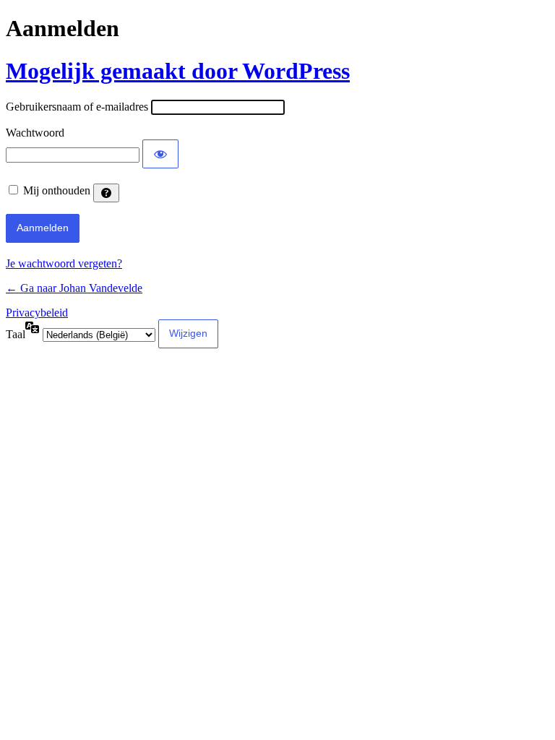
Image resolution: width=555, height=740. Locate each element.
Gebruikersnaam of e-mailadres (77, 106)
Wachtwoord (35, 132)
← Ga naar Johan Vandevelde (74, 288)
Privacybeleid (37, 312)
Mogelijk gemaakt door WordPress (178, 71)
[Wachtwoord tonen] (160, 153)
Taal (15, 334)
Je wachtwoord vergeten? (64, 263)
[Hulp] (106, 193)
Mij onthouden (56, 190)
